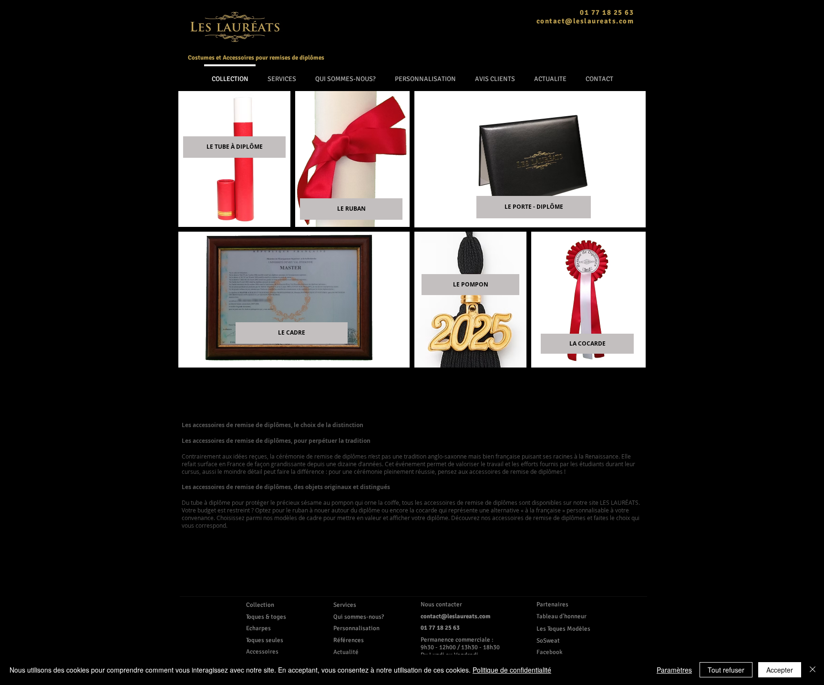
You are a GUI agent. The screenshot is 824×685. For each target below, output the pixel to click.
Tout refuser (726, 670)
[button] (564, 640)
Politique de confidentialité (512, 670)
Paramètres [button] (674, 670)
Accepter (779, 670)
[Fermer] (812, 669)
